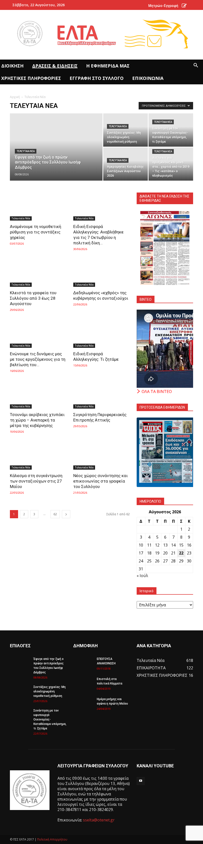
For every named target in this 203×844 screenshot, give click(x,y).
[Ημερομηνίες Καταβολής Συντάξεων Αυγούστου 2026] (125, 164)
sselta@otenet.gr (99, 820)
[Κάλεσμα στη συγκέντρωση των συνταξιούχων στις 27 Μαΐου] (38, 456)
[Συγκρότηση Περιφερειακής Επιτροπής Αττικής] (101, 395)
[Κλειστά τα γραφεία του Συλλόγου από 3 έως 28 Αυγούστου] (38, 273)
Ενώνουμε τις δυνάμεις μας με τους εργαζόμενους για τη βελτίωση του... (37, 359)
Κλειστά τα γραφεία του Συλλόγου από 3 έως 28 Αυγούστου (33, 298)
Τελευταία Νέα (26, 151)
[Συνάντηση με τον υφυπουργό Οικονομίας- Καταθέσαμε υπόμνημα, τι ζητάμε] (171, 130)
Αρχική (15, 97)
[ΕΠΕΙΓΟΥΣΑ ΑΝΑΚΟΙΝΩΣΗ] (83, 664)
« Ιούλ (142, 575)
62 (55, 514)
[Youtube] (141, 781)
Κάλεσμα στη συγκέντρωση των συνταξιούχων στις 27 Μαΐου (36, 481)
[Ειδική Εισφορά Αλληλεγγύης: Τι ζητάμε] (101, 334)
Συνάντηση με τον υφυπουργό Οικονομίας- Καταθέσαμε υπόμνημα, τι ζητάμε (49, 719)
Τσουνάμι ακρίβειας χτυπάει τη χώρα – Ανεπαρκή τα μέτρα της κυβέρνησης (37, 420)
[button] (196, 65)
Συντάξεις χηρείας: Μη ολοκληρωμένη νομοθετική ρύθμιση (49, 691)
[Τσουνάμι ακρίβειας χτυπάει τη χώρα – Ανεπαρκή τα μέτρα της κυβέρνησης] (38, 395)
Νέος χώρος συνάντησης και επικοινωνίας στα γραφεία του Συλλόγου (100, 481)
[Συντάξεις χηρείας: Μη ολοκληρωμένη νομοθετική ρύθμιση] (125, 130)
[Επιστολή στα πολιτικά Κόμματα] (83, 684)
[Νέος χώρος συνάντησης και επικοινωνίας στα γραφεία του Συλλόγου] (101, 456)
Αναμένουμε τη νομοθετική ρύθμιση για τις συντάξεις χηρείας (35, 232)
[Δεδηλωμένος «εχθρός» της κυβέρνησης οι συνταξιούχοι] (101, 273)
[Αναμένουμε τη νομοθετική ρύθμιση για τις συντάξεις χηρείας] (38, 207)
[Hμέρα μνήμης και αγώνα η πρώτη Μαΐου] (83, 704)
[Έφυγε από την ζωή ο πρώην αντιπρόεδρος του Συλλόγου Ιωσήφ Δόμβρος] (56, 153)
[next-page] (66, 514)
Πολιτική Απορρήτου (52, 839)
